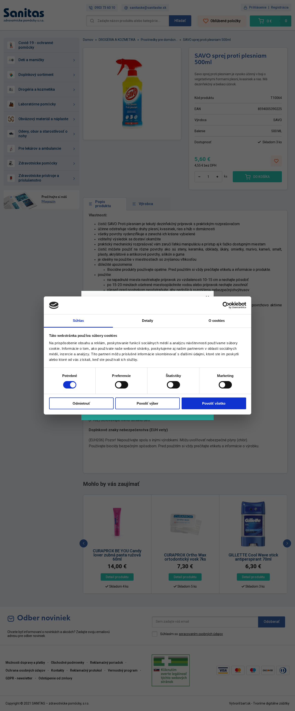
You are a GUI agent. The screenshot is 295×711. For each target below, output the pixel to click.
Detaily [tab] (147, 321)
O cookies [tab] (217, 321)
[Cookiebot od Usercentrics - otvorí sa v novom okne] (226, 305)
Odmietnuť (81, 403)
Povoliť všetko (213, 403)
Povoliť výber (147, 403)
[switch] (121, 384)
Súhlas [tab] (78, 321)
